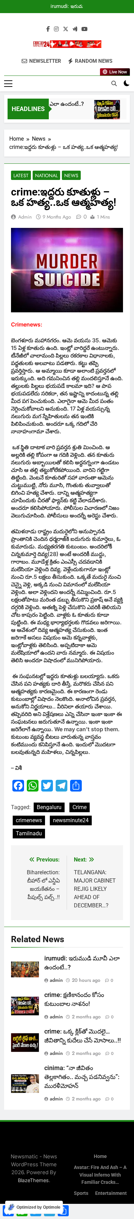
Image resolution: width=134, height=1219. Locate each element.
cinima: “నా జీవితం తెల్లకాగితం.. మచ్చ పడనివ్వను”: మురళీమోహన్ (82, 1077)
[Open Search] (114, 83)
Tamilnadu (29, 833)
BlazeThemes (33, 1180)
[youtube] (84, 29)
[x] (65, 29)
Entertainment (111, 1193)
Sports (81, 1193)
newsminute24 (71, 820)
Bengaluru (49, 807)
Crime (79, 807)
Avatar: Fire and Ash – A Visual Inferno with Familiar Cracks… (100, 1175)
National (46, 175)
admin (25, 216)
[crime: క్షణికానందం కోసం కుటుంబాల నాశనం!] (103, 113)
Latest (21, 175)
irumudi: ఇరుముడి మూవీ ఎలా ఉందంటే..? (70, 6)
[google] (74, 29)
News (71, 175)
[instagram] (56, 29)
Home (100, 1156)
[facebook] (48, 29)
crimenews (29, 820)
